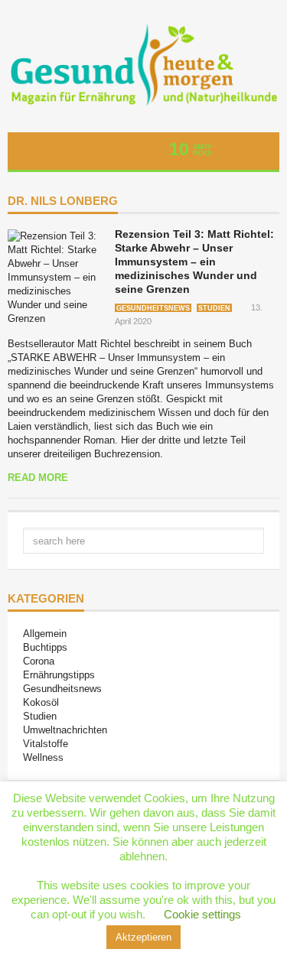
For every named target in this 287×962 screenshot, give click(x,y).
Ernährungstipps (59, 675)
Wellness (43, 757)
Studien (214, 308)
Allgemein (45, 633)
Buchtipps (45, 647)
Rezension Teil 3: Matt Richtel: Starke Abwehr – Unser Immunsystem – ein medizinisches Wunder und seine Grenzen (194, 261)
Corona (38, 661)
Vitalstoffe (45, 743)
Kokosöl (41, 702)
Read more (38, 478)
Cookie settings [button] (202, 914)
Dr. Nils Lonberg (63, 201)
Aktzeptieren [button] (143, 937)
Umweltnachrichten (65, 730)
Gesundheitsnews (153, 308)
